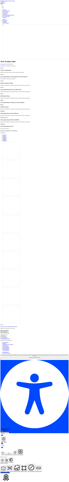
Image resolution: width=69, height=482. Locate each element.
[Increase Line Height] (2, 443)
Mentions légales (5, 352)
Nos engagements (6, 349)
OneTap (6, 430)
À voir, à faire (5, 11)
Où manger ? (5, 12)
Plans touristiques (6, 342)
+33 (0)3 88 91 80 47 (4, 337)
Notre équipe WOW (6, 348)
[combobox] (34, 356)
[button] (0, 359)
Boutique (5, 17)
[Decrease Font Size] (2, 435)
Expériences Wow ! (6, 10)
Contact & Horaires (6, 350)
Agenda (4, 9)
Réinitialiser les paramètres (5, 472)
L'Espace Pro (2, 2)
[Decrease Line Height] (2, 447)
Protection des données (6, 353)
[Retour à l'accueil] (7, 0)
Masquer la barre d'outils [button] (4, 432)
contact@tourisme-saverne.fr (5, 338)
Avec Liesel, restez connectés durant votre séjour (8, 326)
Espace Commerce (6, 346)
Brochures (4, 343)
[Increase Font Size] (2, 431)
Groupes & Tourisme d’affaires (8, 15)
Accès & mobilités (6, 16)
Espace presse (5, 345)
